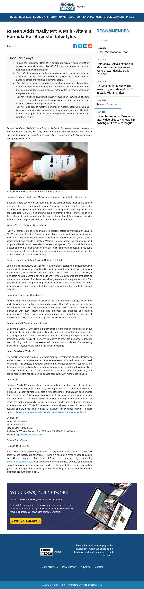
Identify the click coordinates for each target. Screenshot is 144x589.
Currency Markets (89, 17)
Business (25, 17)
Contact (99, 567)
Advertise (85, 567)
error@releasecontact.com (20, 462)
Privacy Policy (69, 567)
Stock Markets (114, 17)
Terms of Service (49, 567)
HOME (13, 17)
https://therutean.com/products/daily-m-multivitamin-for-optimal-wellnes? (50, 412)
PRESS (130, 17)
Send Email (19, 424)
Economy (39, 17)
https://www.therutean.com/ (29, 434)
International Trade (60, 17)
